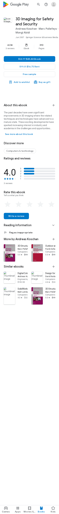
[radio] (7, 204)
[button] (29, 74)
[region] (29, 46)
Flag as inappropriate (18, 232)
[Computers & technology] (20, 151)
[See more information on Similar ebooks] (53, 266)
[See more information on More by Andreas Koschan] (53, 239)
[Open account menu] (53, 4)
